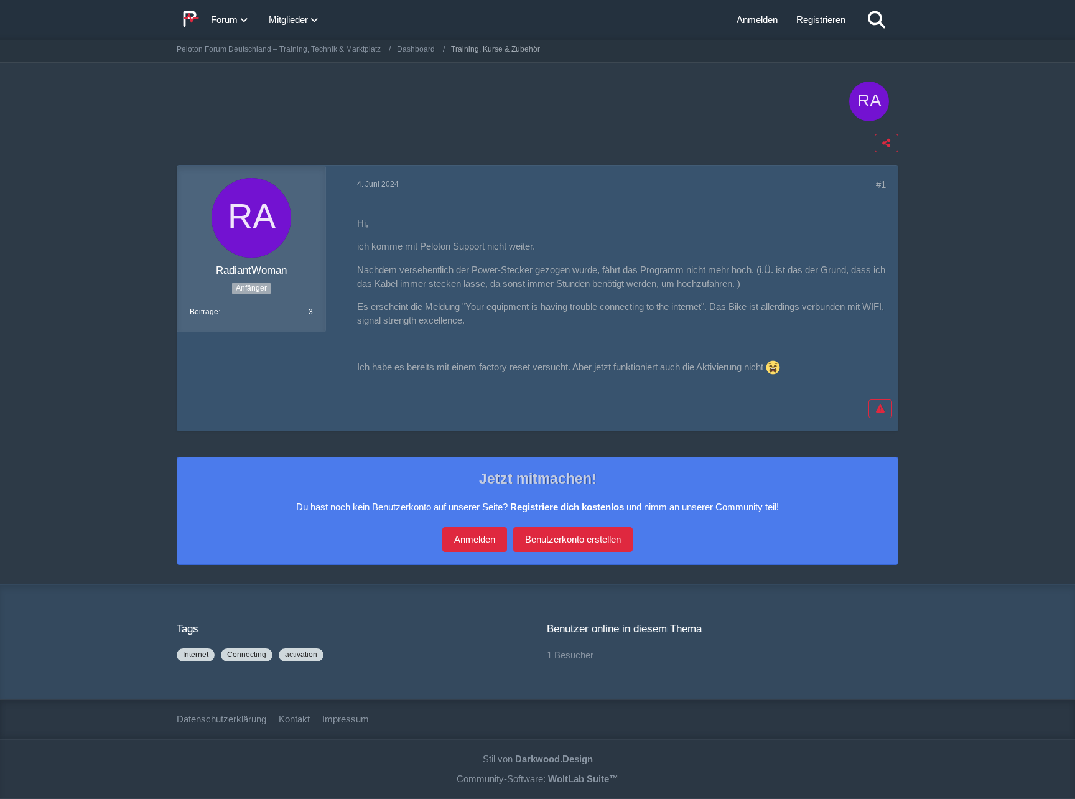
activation (301, 654)
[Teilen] (886, 143)
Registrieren (820, 19)
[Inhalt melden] (880, 409)
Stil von (538, 759)
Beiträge (204, 311)
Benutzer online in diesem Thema (624, 629)
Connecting (246, 654)
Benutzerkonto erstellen (573, 539)
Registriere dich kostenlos (567, 507)
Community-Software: (537, 778)
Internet (195, 654)
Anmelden (757, 19)
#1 (881, 184)
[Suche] (876, 20)
